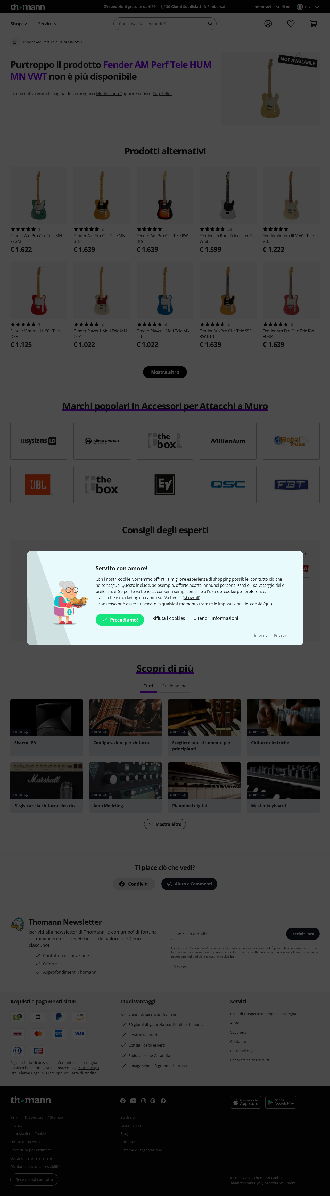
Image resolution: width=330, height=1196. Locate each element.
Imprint (261, 635)
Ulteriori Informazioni (215, 618)
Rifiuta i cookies (168, 618)
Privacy (280, 635)
